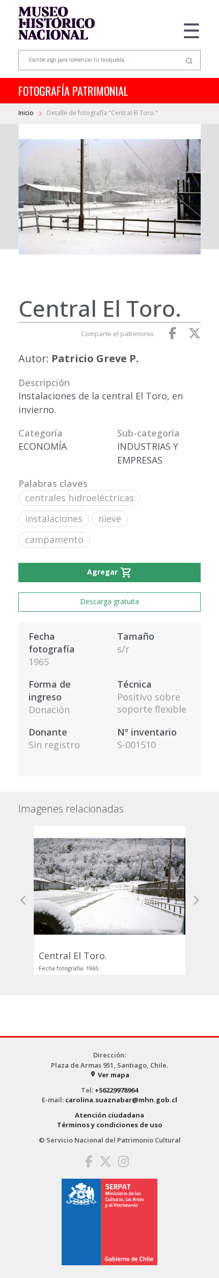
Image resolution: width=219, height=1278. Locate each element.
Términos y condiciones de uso (109, 1124)
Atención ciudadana (109, 1115)
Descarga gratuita (109, 601)
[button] (23, 900)
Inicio (26, 112)
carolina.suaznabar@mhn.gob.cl (121, 1099)
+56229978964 (116, 1090)
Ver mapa (109, 1074)
